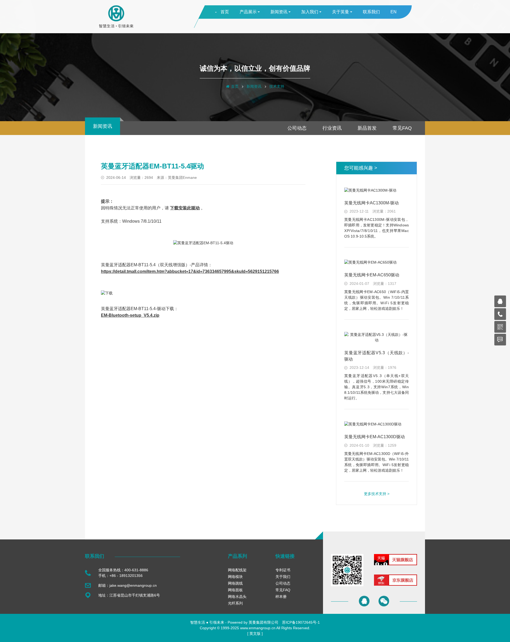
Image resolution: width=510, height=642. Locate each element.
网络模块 (235, 577)
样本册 (281, 596)
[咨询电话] (500, 314)
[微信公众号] (500, 327)
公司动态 (297, 128)
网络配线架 (237, 570)
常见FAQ (402, 128)
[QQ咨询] (500, 301)
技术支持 (276, 86)
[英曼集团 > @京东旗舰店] (395, 584)
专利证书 (282, 570)
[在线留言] (500, 339)
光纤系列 (235, 603)
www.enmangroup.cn (257, 628)
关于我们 (282, 577)
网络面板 (235, 590)
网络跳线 (235, 583)
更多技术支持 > (376, 494)
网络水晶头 (237, 596)
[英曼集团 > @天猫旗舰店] (395, 564)
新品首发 (367, 128)
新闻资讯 (253, 86)
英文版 (255, 633)
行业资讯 (332, 128)
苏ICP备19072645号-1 (301, 622)
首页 (235, 86)
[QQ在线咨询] (364, 601)
